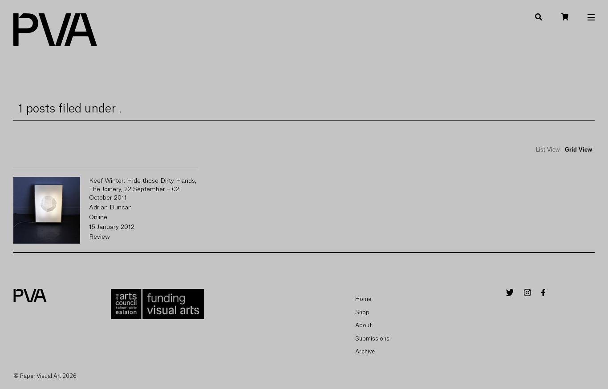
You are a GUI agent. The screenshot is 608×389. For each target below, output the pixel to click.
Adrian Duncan (110, 208)
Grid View (578, 149)
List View (547, 149)
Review (99, 237)
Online (98, 217)
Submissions (372, 338)
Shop (362, 312)
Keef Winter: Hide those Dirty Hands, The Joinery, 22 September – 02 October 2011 (142, 189)
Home (363, 299)
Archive (365, 351)
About (363, 325)
